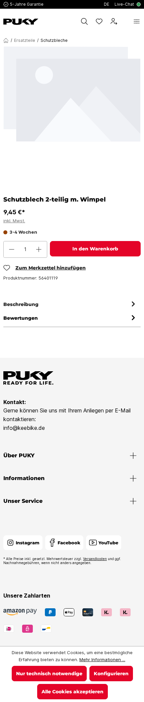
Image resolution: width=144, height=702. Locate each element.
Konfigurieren (111, 674)
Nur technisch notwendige (49, 674)
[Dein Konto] (113, 21)
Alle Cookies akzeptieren (72, 692)
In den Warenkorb (95, 249)
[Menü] (136, 21)
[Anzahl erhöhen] (39, 249)
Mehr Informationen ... (102, 659)
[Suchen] (84, 21)
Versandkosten (95, 559)
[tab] (70, 304)
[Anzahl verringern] (12, 249)
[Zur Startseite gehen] (21, 21)
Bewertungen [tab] (20, 318)
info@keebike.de (24, 427)
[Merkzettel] (99, 21)
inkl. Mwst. (14, 220)
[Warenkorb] (125, 21)
